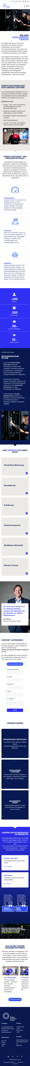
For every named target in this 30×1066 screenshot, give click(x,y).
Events (3, 1042)
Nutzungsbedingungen (9, 1062)
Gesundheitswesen (6, 1032)
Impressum (15, 1063)
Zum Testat (7, 884)
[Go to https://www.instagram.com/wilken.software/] (23, 1)
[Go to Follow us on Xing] (17, 1056)
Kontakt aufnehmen (15, 999)
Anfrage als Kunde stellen (15, 664)
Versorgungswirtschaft (7, 1027)
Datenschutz (21, 1062)
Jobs (2, 1046)
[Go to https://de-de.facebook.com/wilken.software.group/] (28, 1)
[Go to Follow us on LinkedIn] (8, 1056)
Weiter (15, 710)
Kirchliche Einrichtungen (7, 1028)
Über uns (3, 1040)
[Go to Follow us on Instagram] (12, 1056)
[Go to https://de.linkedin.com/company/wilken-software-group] (25, 1)
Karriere (3, 1044)
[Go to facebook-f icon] (21, 1056)
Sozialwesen (4, 1030)
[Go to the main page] (5, 6)
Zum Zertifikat (8, 867)
